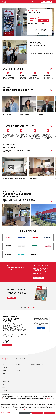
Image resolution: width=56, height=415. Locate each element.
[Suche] (38, 1)
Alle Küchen (4, 364)
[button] (50, 69)
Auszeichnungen (18, 370)
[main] (28, 174)
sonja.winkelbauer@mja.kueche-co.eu (27, 120)
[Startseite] (3, 5)
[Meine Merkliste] (34, 1)
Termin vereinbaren (45, 1)
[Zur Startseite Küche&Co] (5, 2)
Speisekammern (4, 382)
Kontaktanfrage (31, 366)
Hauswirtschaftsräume (5, 381)
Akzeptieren (41, 328)
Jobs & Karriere (18, 365)
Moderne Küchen (4, 365)
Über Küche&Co (18, 364)
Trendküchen (4, 370)
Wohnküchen (4, 378)
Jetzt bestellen (11, 297)
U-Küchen (3, 375)
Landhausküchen (4, 367)
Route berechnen (42, 17)
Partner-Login (19, 373)
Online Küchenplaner (5, 392)
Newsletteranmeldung (34, 373)
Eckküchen (3, 373)
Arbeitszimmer (4, 390)
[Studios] (32, 1)
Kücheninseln (4, 376)
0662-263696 (32, 370)
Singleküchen (4, 379)
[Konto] (36, 1)
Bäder (3, 384)
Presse (17, 367)
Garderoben (4, 387)
